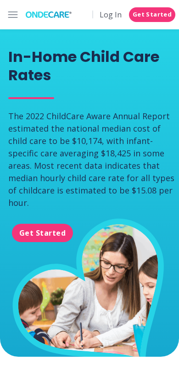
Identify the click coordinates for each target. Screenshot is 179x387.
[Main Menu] (12, 14)
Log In (111, 15)
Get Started (152, 14)
